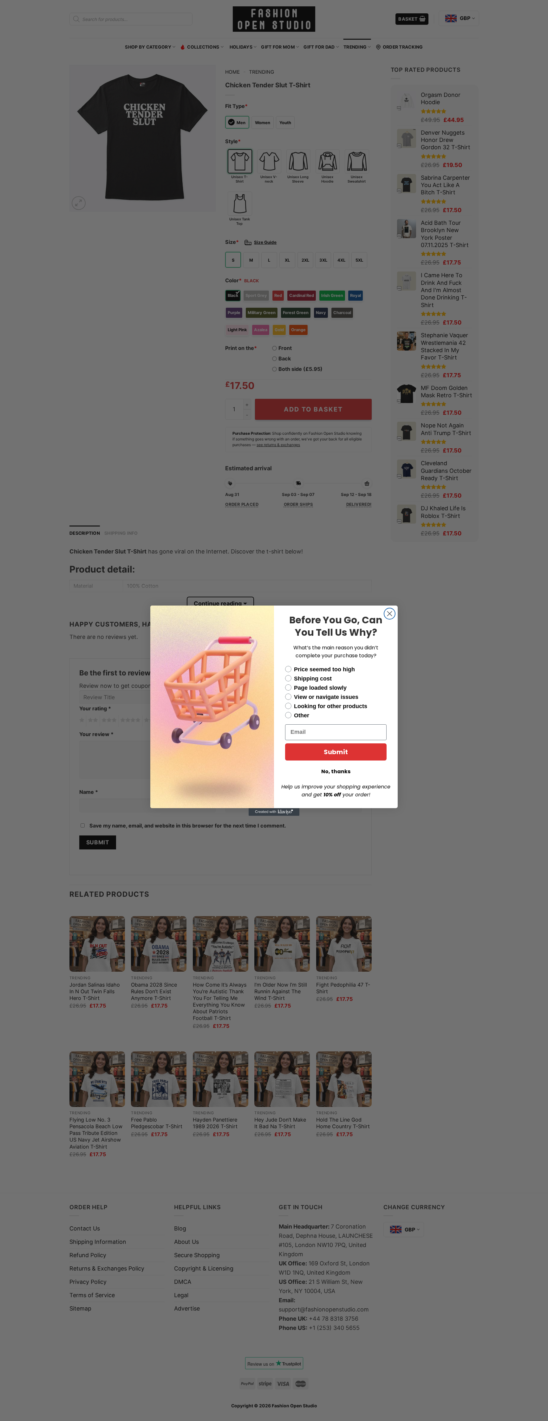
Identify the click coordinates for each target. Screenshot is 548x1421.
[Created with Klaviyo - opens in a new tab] (274, 812)
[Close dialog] (389, 613)
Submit (336, 751)
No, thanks (335, 771)
